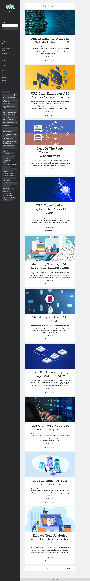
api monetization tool (8, 145)
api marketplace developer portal (9, 107)
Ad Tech (3, 40)
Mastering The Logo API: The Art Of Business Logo (50, 248)
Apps (3, 45)
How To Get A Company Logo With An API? (50, 356)
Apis (4, 151)
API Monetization (9, 119)
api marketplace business (9, 104)
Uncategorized (4, 80)
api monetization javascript (7, 128)
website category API (7, 199)
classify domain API (6, 160)
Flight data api (13, 169)
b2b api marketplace (8, 153)
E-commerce (4, 58)
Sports (3, 70)
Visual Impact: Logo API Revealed (50, 301)
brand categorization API (8, 158)
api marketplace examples (9, 112)
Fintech (3, 60)
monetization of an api (9, 178)
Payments (4, 67)
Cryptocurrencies (5, 53)
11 (52, 568)
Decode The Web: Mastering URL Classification (50, 132)
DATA (3, 55)
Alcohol (3, 41)
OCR (3, 63)
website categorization (7, 195)
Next (68, 568)
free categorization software (8, 173)
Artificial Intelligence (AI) (6, 48)
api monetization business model (10, 122)
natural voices (6, 180)
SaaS (2, 68)
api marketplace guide (9, 114)
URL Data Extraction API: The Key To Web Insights (50, 77)
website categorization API (9, 197)
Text (13, 188)
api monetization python (9, 138)
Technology (4, 77)
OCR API (3, 65)
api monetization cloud (7, 125)
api (14, 94)
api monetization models (9, 131)
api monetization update (9, 148)
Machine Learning (5, 62)
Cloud (3, 51)
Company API (5, 162)
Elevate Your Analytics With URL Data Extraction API (50, 519)
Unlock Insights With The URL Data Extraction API (50, 22)
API (2, 43)
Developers (6, 167)
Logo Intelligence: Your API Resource (50, 464)
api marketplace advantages (7, 101)
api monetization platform (9, 135)
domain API (5, 169)
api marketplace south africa (10, 117)
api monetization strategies (9, 142)
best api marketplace (8, 156)
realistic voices (6, 186)
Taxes (3, 75)
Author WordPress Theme (51, 579)
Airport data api (6, 91)
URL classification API (7, 193)
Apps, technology (5, 46)
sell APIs (6, 189)
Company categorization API (9, 164)
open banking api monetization (7, 183)
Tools (3, 78)
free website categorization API (9, 175)
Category (3, 50)
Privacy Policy (5, 17)
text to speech (6, 191)
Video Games (4, 82)
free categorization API (7, 171)
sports (3, 72)
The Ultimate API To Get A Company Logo (50, 409)
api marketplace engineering (10, 109)
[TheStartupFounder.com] (10, 8)
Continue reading (50, 56)
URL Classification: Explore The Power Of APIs (50, 189)
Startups (3, 73)
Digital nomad (4, 56)
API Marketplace (9, 98)
